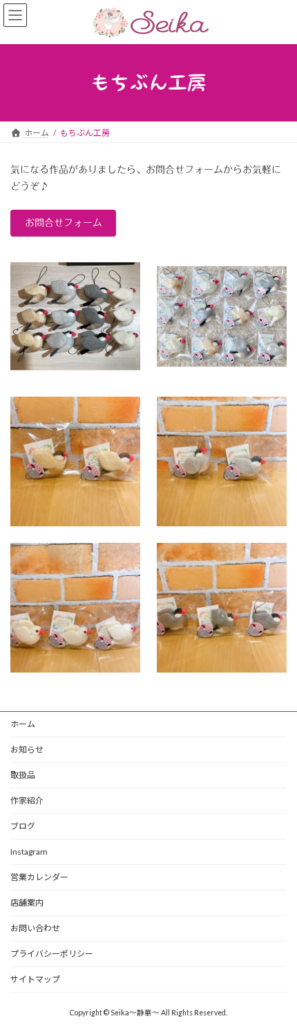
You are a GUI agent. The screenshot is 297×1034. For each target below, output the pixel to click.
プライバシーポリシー (51, 953)
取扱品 (22, 775)
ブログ (22, 826)
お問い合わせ (35, 928)
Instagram (29, 851)
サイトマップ (35, 979)
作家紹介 (27, 800)
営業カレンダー (39, 877)
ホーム (22, 724)
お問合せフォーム (63, 223)
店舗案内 (27, 902)
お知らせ (27, 749)
